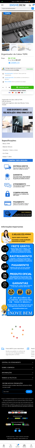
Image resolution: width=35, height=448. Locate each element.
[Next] (31, 27)
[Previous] (4, 27)
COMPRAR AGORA (24, 87)
